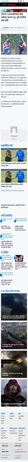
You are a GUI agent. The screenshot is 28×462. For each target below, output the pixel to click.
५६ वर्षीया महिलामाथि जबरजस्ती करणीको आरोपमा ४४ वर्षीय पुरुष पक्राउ (21, 266)
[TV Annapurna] (8, 4)
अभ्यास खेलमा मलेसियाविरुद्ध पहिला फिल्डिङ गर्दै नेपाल (12, 185)
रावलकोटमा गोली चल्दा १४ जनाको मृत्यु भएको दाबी (12, 374)
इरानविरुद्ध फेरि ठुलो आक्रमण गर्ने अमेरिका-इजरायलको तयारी (13, 346)
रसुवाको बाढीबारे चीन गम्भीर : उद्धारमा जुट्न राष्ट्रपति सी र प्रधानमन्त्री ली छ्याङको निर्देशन (7, 244)
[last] (14, 11)
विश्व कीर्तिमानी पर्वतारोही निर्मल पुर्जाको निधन (13, 404)
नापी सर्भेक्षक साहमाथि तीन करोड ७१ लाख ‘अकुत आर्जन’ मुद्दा (6, 282)
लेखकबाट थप (14, 139)
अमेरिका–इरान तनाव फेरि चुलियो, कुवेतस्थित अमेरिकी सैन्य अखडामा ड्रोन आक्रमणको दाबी (13, 317)
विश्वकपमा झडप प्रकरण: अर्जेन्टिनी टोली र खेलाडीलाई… (13, 206)
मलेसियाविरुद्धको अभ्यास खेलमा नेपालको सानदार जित (13, 164)
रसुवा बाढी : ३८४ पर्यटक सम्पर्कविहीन (6, 227)
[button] (22, 4)
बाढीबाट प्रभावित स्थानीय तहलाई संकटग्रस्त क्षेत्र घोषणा (20, 228)
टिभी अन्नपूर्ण (6, 27)
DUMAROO (18, 458)
